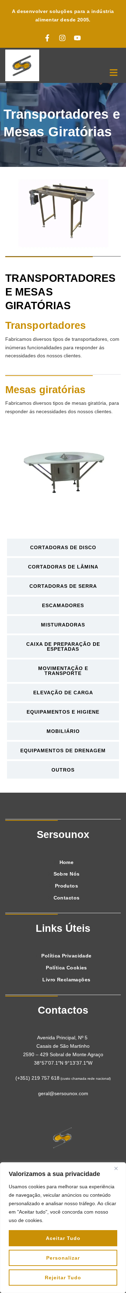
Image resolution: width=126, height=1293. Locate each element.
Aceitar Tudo (63, 1238)
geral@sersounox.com (63, 1093)
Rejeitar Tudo (63, 1277)
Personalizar (63, 1258)
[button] (114, 73)
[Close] (118, 1168)
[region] (63, 1227)
